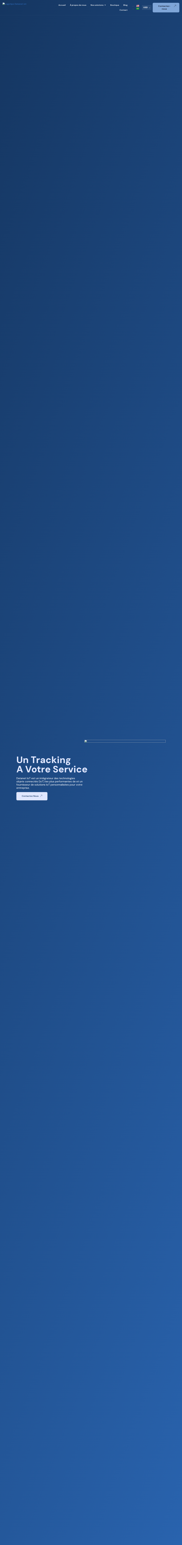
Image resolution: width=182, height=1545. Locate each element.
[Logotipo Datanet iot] (26, 7)
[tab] (62, 5)
